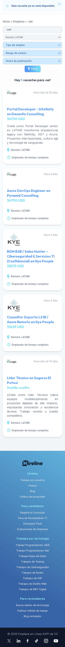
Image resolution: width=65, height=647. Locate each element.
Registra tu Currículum (32, 512)
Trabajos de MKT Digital (32, 589)
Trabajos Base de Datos (32, 556)
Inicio (6, 21)
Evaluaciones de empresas (32, 529)
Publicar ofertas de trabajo (32, 610)
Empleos (18, 21)
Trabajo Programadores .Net (32, 550)
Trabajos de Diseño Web (32, 583)
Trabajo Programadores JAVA (33, 545)
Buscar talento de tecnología (32, 605)
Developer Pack (32, 523)
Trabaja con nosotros (32, 480)
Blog (32, 491)
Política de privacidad (32, 496)
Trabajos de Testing (32, 561)
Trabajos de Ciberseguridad (32, 567)
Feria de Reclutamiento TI (32, 518)
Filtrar (34, 68)
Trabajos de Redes (32, 572)
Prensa (33, 485)
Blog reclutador (32, 616)
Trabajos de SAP (32, 578)
